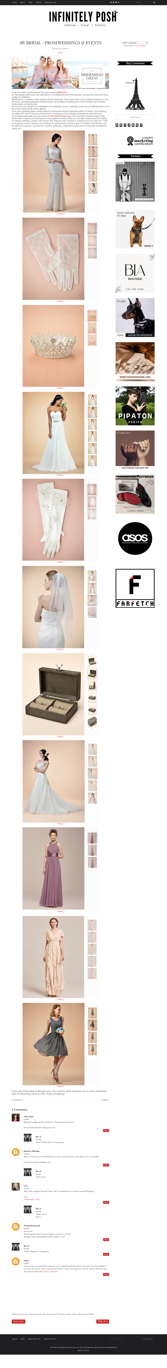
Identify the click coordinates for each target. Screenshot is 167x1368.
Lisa (26, 1186)
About (22, 2)
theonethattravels (32, 1226)
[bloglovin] (116, 2)
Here (60, 214)
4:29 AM (38, 1211)
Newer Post (18, 1322)
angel (26, 1261)
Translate (142, 46)
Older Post (102, 1322)
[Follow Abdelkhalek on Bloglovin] (135, 93)
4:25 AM (38, 1140)
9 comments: (17, 1100)
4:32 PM (26, 1188)
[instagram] (114, 2)
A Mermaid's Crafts (32, 1200)
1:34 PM (26, 1263)
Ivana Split (28, 1117)
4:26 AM (38, 1174)
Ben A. (38, 1137)
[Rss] (119, 2)
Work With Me (50, 2)
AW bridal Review (58, 116)
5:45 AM (26, 1119)
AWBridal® (62, 92)
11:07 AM (26, 1154)
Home (14, 2)
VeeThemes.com (110, 1347)
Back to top (83, 1350)
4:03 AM (26, 1229)
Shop (30, 2)
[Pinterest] (111, 2)
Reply (106, 1130)
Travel (38, 2)
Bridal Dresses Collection (48, 1272)
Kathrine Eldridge (32, 1151)
